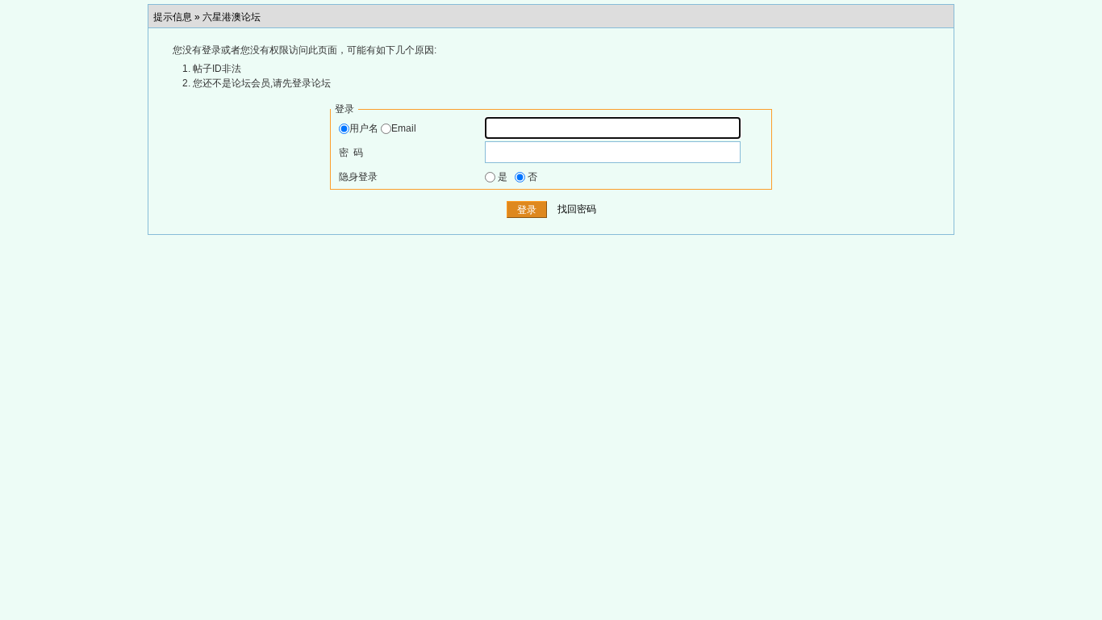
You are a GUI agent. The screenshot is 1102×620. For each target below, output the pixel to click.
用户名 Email (382, 128)
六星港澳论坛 (231, 17)
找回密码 (576, 210)
